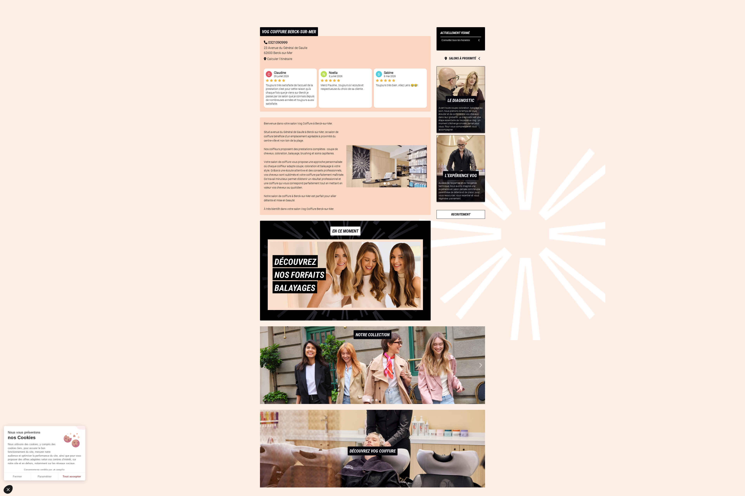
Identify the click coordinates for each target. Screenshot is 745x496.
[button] (8, 489)
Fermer (17, 476)
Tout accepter (72, 476)
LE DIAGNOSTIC (461, 100)
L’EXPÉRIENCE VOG (461, 175)
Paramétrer (45, 476)
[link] (461, 214)
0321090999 (278, 42)
